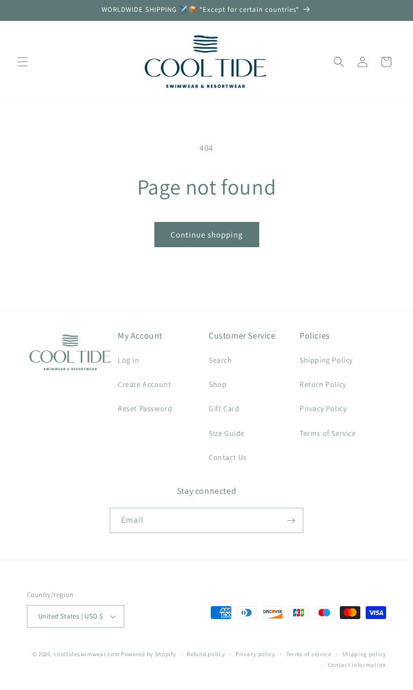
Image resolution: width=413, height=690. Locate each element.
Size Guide (227, 433)
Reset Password (145, 408)
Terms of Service (328, 433)
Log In (129, 360)
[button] (22, 62)
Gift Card (224, 408)
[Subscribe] (291, 520)
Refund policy (206, 654)
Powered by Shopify (148, 654)
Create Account (144, 384)
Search (220, 360)
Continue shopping (206, 234)
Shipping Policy (326, 360)
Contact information (357, 665)
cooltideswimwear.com (86, 654)
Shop (217, 384)
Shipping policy (364, 654)
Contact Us (228, 457)
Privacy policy (255, 654)
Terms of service (308, 654)
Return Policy (323, 384)
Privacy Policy (323, 408)
